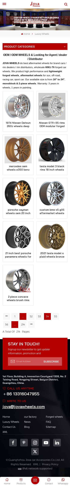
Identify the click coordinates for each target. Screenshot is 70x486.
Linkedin (57, 442)
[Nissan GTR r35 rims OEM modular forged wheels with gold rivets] (51, 106)
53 (39, 316)
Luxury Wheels (11, 421)
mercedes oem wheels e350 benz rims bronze (18, 168)
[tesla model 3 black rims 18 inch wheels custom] (51, 149)
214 (23, 324)
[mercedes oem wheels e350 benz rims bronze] (18, 149)
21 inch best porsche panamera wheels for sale (18, 255)
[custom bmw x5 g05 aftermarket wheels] (51, 193)
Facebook (13, 442)
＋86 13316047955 (21, 393)
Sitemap (51, 426)
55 (55, 316)
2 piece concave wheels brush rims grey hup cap (18, 298)
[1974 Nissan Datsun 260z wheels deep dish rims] (18, 106)
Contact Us (9, 426)
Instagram (35, 442)
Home (27, 34)
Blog (27, 426)
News (27, 421)
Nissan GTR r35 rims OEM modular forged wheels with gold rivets (52, 124)
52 (31, 316)
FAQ (48, 421)
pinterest (24, 442)
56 (6, 324)
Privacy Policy (50, 464)
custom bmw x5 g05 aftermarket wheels (52, 211)
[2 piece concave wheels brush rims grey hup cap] (18, 280)
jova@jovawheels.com (24, 406)
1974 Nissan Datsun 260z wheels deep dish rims (18, 124)
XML (5, 432)
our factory (30, 416)
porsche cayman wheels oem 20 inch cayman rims (18, 211)
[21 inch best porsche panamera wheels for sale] (18, 236)
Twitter (35, 451)
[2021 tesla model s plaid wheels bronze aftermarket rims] (51, 236)
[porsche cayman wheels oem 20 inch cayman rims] (18, 193)
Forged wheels (54, 416)
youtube (46, 442)
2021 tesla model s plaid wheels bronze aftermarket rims (52, 255)
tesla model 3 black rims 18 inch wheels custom (52, 168)
